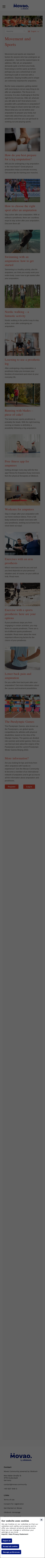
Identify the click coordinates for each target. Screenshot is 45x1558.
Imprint (4, 1534)
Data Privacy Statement (18, 1534)
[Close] (41, 1519)
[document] (22, 1537)
